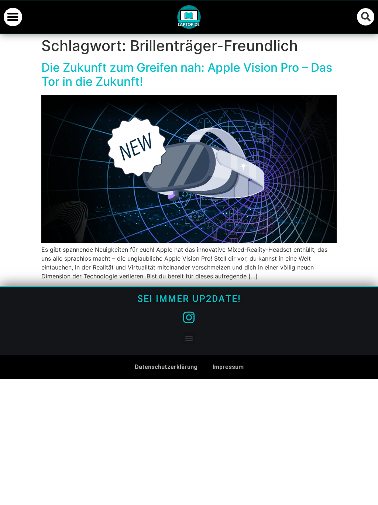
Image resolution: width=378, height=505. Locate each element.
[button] (13, 17)
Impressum (228, 366)
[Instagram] (189, 317)
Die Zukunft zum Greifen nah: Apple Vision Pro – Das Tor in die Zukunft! (186, 74)
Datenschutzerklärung (166, 366)
